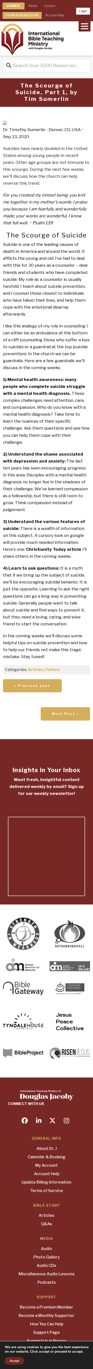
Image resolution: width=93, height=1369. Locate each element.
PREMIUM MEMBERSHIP (22, 15)
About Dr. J (46, 1148)
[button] (84, 26)
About (32, 6)
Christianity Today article (53, 549)
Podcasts (46, 1282)
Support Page (46, 1332)
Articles (35, 669)
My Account (46, 1165)
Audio (46, 1248)
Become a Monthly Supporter (46, 1315)
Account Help (54, 15)
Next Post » (65, 714)
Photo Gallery (46, 1257)
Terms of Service (46, 1190)
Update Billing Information (46, 1182)
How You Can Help (46, 1324)
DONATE (13, 6)
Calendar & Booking (46, 1157)
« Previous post (32, 686)
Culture (52, 669)
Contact (49, 6)
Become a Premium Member (46, 1307)
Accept (14, 1361)
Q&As (46, 1224)
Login (83, 11)
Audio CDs (46, 1265)
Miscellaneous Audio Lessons (47, 1274)
